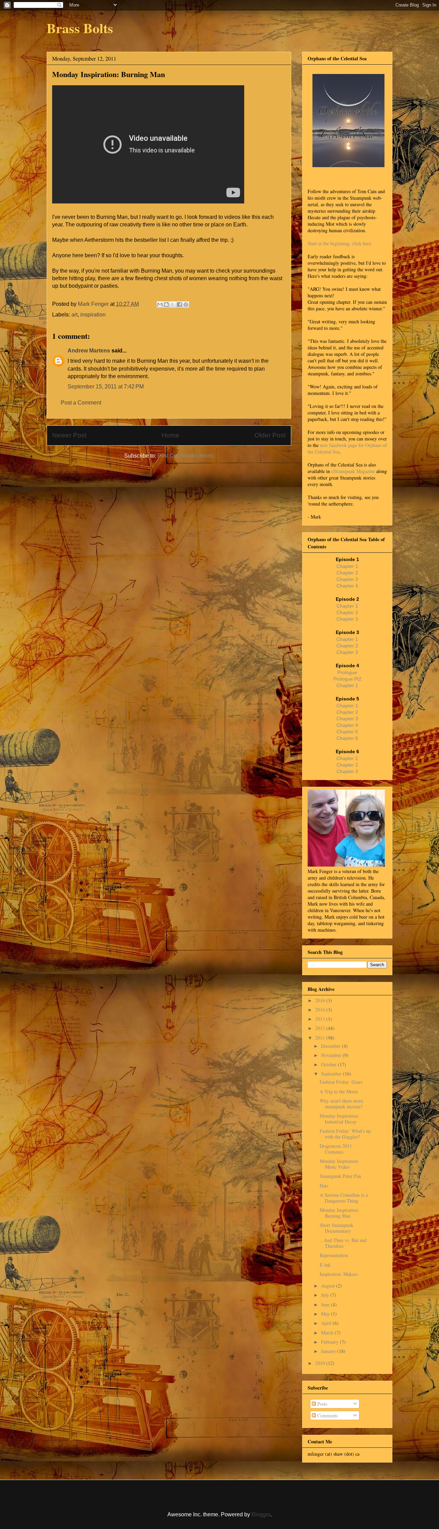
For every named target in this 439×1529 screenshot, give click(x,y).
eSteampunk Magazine (353, 471)
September (332, 1073)
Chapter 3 (347, 579)
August (328, 1285)
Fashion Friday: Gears (341, 1082)
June (326, 1304)
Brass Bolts (80, 28)
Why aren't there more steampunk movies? (341, 1103)
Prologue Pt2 (347, 679)
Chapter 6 (347, 738)
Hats (324, 1185)
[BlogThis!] (166, 304)
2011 (320, 1037)
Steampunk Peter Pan (340, 1176)
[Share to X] (172, 304)
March (328, 1332)
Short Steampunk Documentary (336, 1228)
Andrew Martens (89, 350)
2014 (320, 1009)
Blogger (260, 1514)
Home (170, 435)
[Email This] (159, 304)
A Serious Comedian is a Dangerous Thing (344, 1198)
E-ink (325, 1264)
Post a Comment (81, 403)
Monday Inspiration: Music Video (339, 1164)
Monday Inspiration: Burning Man (339, 1213)
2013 (320, 1019)
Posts (321, 1404)
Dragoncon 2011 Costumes (336, 1149)
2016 (320, 1000)
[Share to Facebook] (179, 304)
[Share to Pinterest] (185, 304)
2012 (320, 1028)
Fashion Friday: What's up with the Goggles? (345, 1134)
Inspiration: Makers (338, 1274)
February (330, 1342)
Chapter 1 (347, 566)
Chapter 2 (347, 572)
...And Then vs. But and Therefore (343, 1243)
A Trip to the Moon (339, 1091)
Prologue (347, 672)
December (331, 1046)
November (332, 1055)
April (327, 1323)
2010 (320, 1363)
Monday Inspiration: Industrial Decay (339, 1118)
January (329, 1351)
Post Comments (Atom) (185, 456)
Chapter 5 (347, 731)
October (329, 1064)
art (74, 315)
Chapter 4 (347, 585)
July (325, 1295)
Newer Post (69, 435)
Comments (327, 1415)
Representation (334, 1255)
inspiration (93, 315)
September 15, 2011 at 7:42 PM (106, 386)
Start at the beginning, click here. (340, 243)
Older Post (270, 435)
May (326, 1313)
